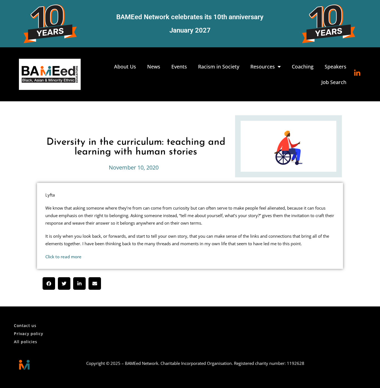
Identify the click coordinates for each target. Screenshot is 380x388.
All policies (25, 341)
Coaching (303, 66)
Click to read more (63, 256)
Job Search (333, 82)
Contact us (25, 325)
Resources (262, 66)
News (153, 66)
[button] (49, 283)
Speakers (335, 66)
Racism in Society (218, 66)
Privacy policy (28, 333)
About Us (125, 66)
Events (179, 66)
